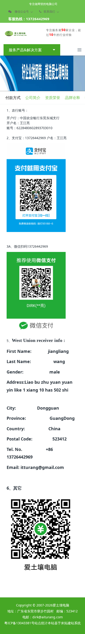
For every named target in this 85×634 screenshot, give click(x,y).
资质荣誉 (52, 97)
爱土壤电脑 (61, 605)
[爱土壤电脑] (15, 33)
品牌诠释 (72, 97)
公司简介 (32, 97)
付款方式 (13, 97)
